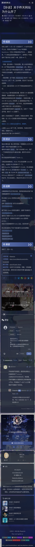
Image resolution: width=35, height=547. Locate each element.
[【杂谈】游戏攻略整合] (5, 508)
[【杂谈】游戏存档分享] (5, 514)
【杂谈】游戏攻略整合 (14, 507)
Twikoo (28, 408)
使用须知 (27, 270)
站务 (8, 18)
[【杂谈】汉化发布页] (5, 503)
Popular (25, 360)
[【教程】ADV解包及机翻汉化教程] (5, 520)
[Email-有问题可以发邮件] (14, 447)
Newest (15, 360)
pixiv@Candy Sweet (15, 264)
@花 (17, 393)
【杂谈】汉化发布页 (14, 502)
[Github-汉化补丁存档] (17, 447)
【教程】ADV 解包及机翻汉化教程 (18, 519)
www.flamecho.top (15, 194)
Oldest (20, 360)
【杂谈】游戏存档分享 (14, 513)
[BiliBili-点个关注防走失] (21, 447)
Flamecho (12, 256)
